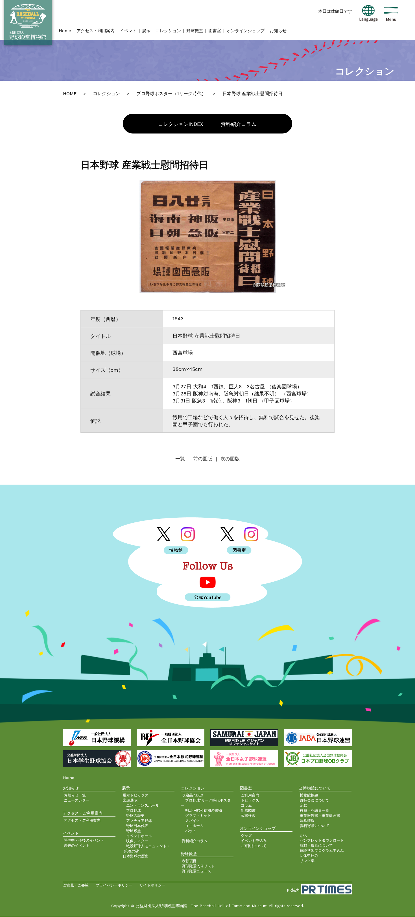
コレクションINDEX (180, 124)
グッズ (246, 835)
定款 (303, 805)
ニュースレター (76, 800)
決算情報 (307, 820)
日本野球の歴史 (135, 856)
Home (65, 30)
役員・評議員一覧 (314, 810)
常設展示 (130, 800)
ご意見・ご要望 (76, 885)
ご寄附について (254, 846)
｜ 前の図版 (199, 458)
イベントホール (139, 836)
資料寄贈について (314, 826)
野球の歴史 (135, 815)
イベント (128, 30)
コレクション (168, 30)
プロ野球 (133, 810)
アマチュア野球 (139, 820)
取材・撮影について (316, 845)
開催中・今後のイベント (84, 840)
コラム (246, 805)
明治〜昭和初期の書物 (203, 810)
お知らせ (278, 30)
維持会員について (314, 800)
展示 (146, 30)
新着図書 (248, 810)
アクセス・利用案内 (96, 30)
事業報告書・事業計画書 (320, 815)
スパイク (192, 820)
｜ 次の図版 (227, 458)
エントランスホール (142, 805)
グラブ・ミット (198, 815)
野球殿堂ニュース (196, 871)
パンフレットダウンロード (322, 840)
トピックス (250, 800)
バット (190, 831)
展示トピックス (135, 795)
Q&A (303, 836)
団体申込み (309, 855)
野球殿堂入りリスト (198, 866)
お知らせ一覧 (75, 795)
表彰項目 (189, 861)
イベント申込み (254, 841)
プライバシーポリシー (114, 885)
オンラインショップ (245, 30)
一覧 (181, 458)
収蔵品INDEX (192, 795)
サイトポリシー (152, 885)
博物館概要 (309, 795)
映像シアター (137, 841)
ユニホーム (194, 826)
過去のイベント (76, 845)
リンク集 (307, 861)
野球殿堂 (194, 30)
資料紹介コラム (238, 124)
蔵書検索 (248, 815)
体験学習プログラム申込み (322, 850)
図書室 (214, 30)
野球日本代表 (137, 826)
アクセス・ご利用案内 (82, 820)
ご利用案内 (250, 795)
